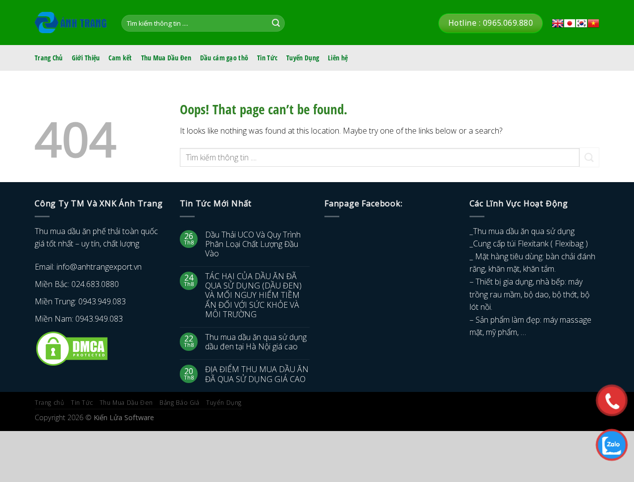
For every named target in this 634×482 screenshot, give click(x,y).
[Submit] (275, 23)
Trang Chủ (49, 57)
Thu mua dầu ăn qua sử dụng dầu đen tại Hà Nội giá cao (256, 342)
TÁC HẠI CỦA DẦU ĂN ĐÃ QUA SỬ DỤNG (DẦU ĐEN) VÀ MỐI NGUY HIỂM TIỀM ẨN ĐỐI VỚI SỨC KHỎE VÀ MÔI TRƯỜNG (253, 295)
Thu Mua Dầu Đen (166, 57)
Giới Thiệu (86, 57)
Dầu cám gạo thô (224, 57)
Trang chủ (49, 402)
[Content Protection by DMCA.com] (72, 347)
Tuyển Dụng (302, 57)
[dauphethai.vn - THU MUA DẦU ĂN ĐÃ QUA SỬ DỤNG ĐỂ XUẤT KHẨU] (70, 23)
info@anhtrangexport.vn (99, 266)
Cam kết (120, 57)
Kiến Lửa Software (124, 417)
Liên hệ (338, 57)
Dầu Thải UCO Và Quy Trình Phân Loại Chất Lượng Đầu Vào (253, 244)
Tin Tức (267, 57)
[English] (558, 23)
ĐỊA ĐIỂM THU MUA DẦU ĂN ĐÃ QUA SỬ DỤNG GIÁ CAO (257, 374)
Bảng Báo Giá (179, 402)
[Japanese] (570, 23)
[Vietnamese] (593, 23)
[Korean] (581, 23)
